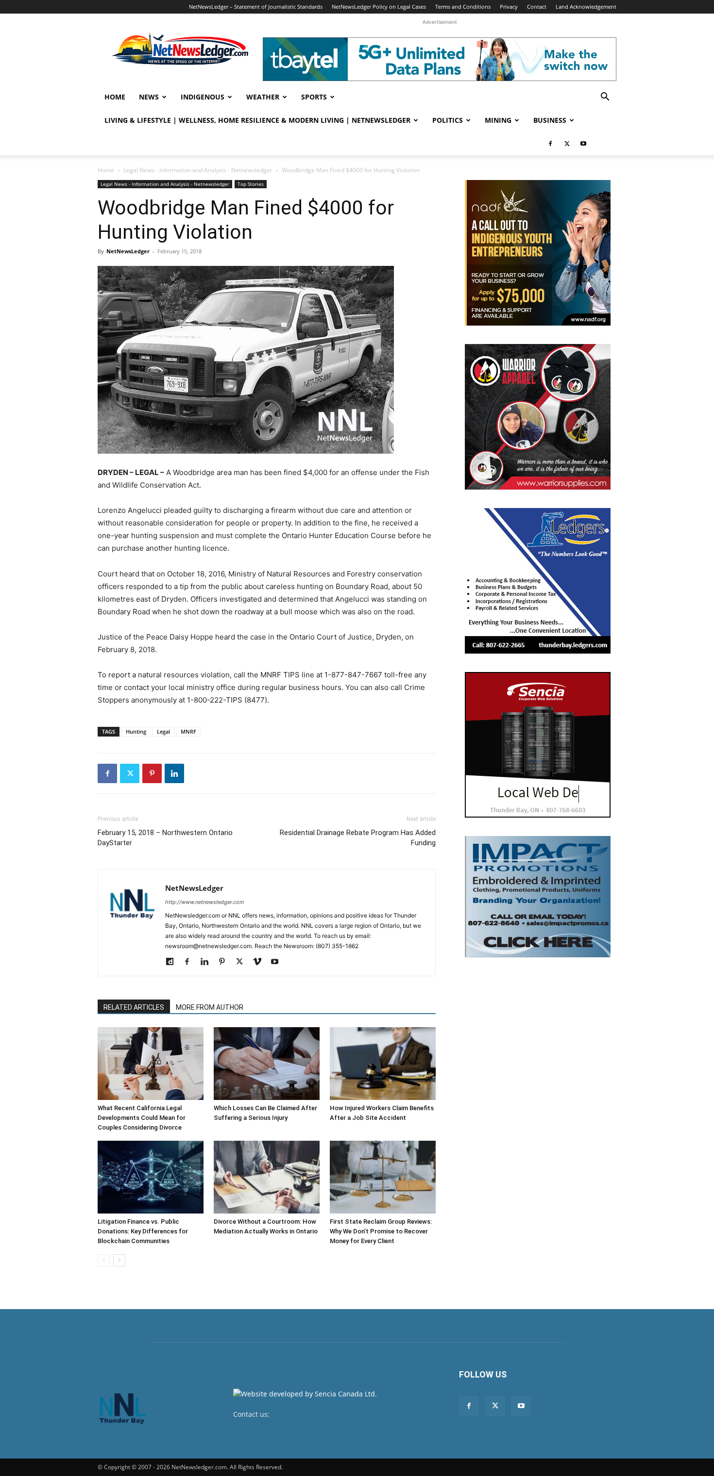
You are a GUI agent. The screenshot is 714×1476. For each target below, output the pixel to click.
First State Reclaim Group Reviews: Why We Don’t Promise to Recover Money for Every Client (381, 1231)
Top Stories (251, 183)
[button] (604, 97)
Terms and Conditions (463, 6)
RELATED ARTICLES (133, 1007)
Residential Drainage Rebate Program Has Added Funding (358, 837)
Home (114, 96)
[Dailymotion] (173, 962)
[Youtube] (583, 143)
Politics (447, 120)
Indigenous (202, 96)
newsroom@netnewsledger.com (324, 1414)
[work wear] (538, 417)
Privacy (509, 6)
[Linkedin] (174, 773)
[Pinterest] (152, 773)
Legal (163, 731)
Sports (314, 96)
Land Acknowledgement (586, 6)
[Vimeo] (261, 962)
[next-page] (119, 1260)
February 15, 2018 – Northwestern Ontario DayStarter (165, 837)
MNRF (188, 731)
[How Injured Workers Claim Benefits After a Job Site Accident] (383, 1063)
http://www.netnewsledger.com (204, 902)
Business (549, 120)
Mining (498, 120)
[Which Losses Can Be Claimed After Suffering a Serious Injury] (267, 1063)
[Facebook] (550, 143)
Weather (262, 96)
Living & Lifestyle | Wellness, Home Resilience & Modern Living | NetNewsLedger (257, 120)
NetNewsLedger (128, 251)
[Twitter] (567, 143)
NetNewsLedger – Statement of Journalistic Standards (256, 6)
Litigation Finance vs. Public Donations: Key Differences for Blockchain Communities (143, 1231)
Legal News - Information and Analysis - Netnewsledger (197, 170)
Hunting (136, 731)
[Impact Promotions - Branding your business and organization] (538, 896)
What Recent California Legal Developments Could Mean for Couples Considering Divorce (142, 1117)
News (149, 96)
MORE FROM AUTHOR (209, 1007)
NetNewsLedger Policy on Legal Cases (379, 6)
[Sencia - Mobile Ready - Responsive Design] (538, 745)
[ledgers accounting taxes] (538, 581)
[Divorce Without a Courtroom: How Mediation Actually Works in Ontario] (267, 1177)
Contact (536, 6)
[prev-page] (104, 1260)
